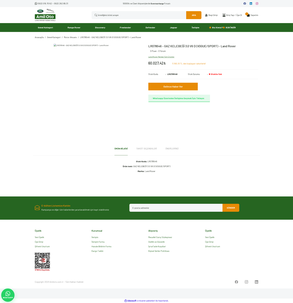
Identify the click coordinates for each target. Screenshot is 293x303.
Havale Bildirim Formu (101, 246)
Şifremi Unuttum (42, 246)
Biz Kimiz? (217, 27)
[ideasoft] (130, 300)
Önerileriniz (172, 148)
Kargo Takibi (97, 251)
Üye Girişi (39, 241)
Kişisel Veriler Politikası (158, 251)
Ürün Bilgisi (121, 148)
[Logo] (45, 15)
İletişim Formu (98, 241)
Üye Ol (239, 15)
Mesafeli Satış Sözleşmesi (160, 237)
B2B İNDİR (231, 27)
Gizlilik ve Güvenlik (156, 241)
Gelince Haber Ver (173, 86)
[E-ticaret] (146, 300)
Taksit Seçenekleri (146, 148)
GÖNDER (231, 207)
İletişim (95, 237)
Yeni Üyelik (39, 237)
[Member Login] (224, 15)
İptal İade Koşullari (157, 246)
